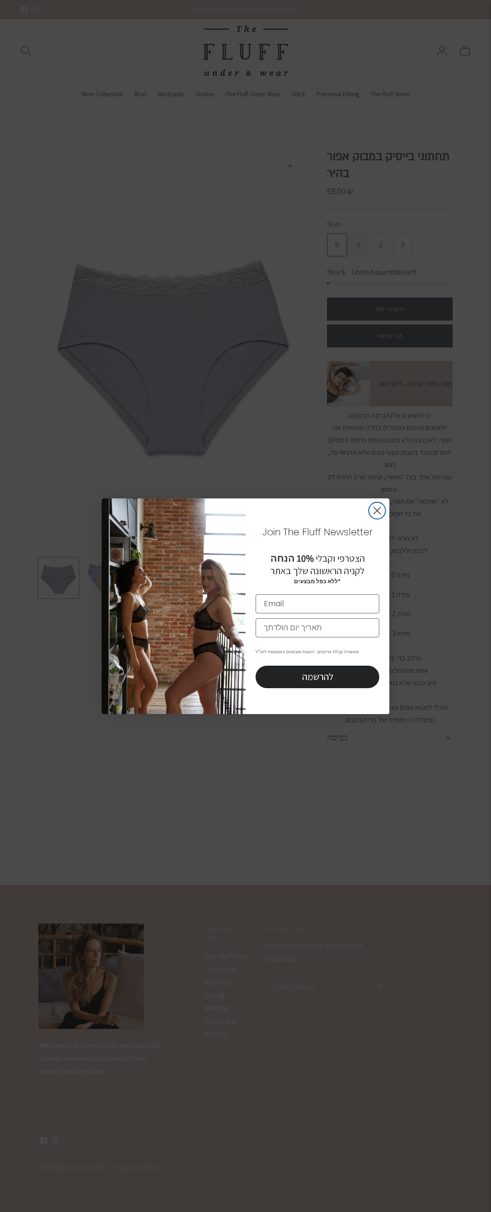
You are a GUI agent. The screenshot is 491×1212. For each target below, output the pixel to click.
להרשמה (317, 676)
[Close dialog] (377, 510)
